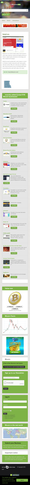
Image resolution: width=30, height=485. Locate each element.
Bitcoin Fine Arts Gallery (9, 150)
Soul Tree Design (7, 137)
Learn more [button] (5, 482)
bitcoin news (7, 81)
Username (5, 399)
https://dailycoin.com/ (13, 72)
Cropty (5, 101)
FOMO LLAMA (6, 233)
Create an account (8, 418)
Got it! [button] (22, 480)
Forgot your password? (9, 415)
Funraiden (6, 188)
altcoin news (7, 84)
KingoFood (6, 126)
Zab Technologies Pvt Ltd (9, 174)
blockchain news (8, 87)
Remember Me (6, 410)
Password (5, 405)
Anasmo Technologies (9, 258)
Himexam (5, 210)
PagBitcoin (6, 272)
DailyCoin (6, 34)
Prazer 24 (5, 221)
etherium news (7, 85)
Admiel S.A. (6, 201)
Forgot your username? (9, 416)
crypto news (7, 82)
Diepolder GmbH (7, 113)
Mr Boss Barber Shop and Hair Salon (12, 245)
